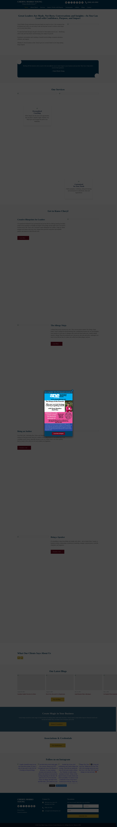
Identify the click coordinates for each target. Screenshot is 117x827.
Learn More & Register (59, 433)
